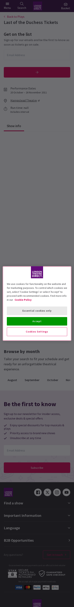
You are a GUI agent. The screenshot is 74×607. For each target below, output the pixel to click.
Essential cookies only (37, 310)
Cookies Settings (37, 331)
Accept (36, 321)
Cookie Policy (23, 299)
